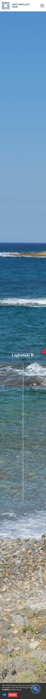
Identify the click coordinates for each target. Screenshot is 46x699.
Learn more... (16, 690)
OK (4, 695)
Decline (12, 695)
